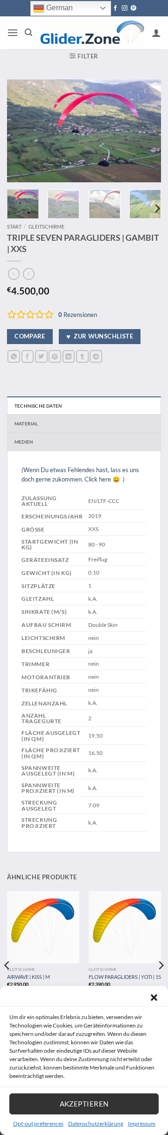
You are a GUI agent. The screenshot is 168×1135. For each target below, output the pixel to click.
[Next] (146, 131)
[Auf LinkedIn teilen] (69, 356)
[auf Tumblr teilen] (82, 356)
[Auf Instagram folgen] (124, 8)
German (58, 8)
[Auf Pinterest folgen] (133, 8)
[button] (154, 997)
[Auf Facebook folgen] (115, 8)
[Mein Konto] (156, 32)
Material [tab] (26, 423)
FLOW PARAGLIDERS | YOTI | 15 (125, 977)
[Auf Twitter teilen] (41, 356)
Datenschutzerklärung (95, 1123)
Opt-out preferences (38, 1123)
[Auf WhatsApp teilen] (13, 356)
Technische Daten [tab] (38, 406)
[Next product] (14, 274)
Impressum (141, 1123)
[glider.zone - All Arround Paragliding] (92, 33)
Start (14, 226)
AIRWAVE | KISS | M (28, 977)
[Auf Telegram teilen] (96, 356)
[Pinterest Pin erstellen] (55, 356)
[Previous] (22, 131)
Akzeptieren (84, 1103)
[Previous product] (29, 274)
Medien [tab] (23, 442)
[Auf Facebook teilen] (27, 356)
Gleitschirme (46, 226)
